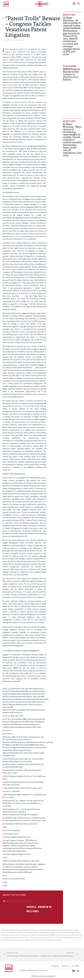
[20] (9, 370)
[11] (45, 230)
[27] (9, 469)
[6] (29, 115)
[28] (21, 520)
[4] (15, 85)
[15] (26, 296)
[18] (43, 326)
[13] (9, 258)
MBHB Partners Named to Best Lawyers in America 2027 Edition (71, 74)
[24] (39, 422)
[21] (10, 375)
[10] (25, 175)
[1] (25, 51)
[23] (14, 411)
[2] (17, 67)
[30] (13, 591)
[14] (11, 272)
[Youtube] (74, 971)
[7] (8, 131)
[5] (22, 90)
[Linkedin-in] (78, 971)
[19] (35, 334)
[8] (45, 156)
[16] (45, 304)
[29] (26, 536)
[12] (8, 248)
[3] (8, 79)
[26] (14, 464)
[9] (7, 169)
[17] (33, 321)
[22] (22, 396)
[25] (45, 443)
